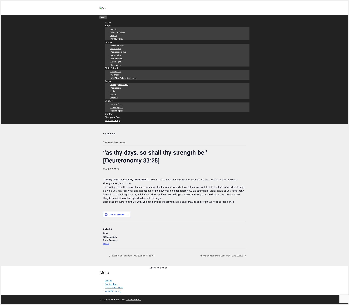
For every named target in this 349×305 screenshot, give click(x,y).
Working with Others (119, 84)
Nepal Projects (117, 111)
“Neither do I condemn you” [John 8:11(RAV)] (133, 255)
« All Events (109, 133)
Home (108, 22)
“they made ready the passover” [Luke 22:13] (221, 255)
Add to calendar (117, 214)
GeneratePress (133, 299)
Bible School (111, 68)
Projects (109, 81)
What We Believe (117, 32)
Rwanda (114, 97)
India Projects (116, 107)
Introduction (115, 71)
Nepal (113, 94)
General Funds (116, 104)
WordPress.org (113, 291)
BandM (106, 243)
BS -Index (114, 75)
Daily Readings (117, 45)
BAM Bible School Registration (123, 78)
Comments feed (114, 287)
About (108, 25)
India (112, 91)
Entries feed (111, 284)
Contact (109, 114)
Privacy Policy (116, 39)
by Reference (116, 58)
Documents (115, 65)
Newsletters (115, 48)
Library (108, 42)
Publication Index (118, 52)
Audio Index (115, 55)
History (113, 35)
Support (109, 100)
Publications (115, 88)
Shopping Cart (112, 117)
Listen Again (115, 62)
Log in (108, 280)
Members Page (112, 120)
